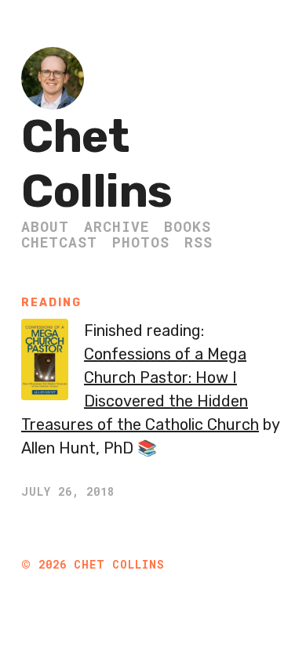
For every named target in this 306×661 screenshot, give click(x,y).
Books (187, 226)
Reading (51, 302)
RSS (198, 242)
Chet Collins (97, 164)
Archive (116, 226)
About (45, 226)
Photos (140, 242)
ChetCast (59, 242)
